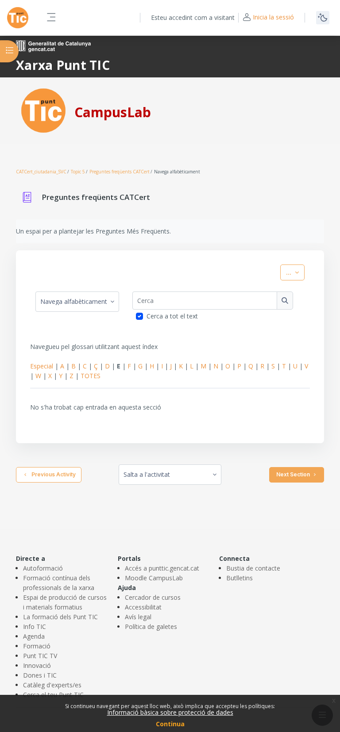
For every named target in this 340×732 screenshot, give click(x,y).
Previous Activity (52, 474)
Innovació (37, 665)
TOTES (90, 376)
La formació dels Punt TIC (60, 617)
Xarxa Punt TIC (63, 65)
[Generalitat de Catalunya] (53, 45)
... (295, 272)
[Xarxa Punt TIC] (43, 110)
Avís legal (138, 617)
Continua (170, 724)
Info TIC (34, 626)
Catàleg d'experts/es (52, 685)
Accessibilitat (143, 607)
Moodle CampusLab (154, 578)
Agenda (34, 636)
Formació (36, 646)
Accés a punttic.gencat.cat (162, 568)
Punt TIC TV (40, 656)
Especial (41, 366)
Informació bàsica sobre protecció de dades (170, 712)
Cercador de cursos (153, 597)
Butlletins (239, 578)
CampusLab (112, 112)
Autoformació (43, 568)
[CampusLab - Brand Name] (17, 17)
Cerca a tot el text (172, 316)
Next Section (293, 474)
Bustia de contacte (253, 568)
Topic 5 (78, 172)
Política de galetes (151, 626)
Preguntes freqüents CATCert (119, 172)
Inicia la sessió (273, 17)
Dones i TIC (40, 675)
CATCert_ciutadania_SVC (41, 172)
